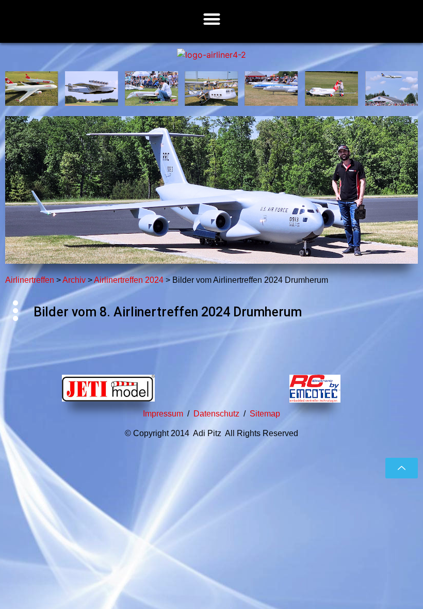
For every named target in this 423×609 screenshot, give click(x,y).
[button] (211, 19)
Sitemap (265, 413)
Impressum (163, 413)
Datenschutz (216, 413)
